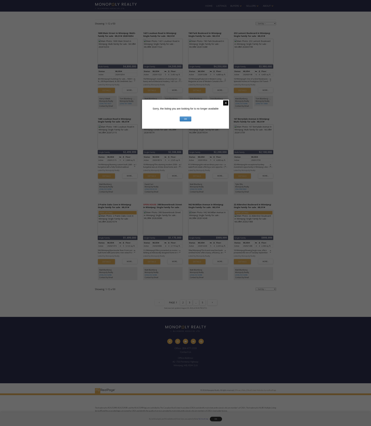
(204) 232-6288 (241, 103)
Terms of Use (203, 419)
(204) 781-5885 (126, 103)
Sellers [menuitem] (251, 5)
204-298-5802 (241, 189)
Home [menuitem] (209, 5)
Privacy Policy (241, 390)
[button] (169, 341)
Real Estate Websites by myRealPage (262, 390)
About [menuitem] (267, 5)
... (196, 302)
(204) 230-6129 (151, 189)
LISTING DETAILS (106, 90)
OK (215, 419)
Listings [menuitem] (221, 5)
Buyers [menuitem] (234, 5)
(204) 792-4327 (105, 103)
